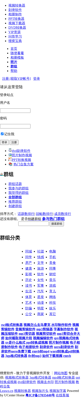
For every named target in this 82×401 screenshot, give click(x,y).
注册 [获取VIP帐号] (16, 78)
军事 (40, 285)
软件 (40, 274)
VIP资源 (14, 32)
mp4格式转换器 (63, 377)
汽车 (40, 291)
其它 (52, 314)
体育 (28, 297)
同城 (28, 251)
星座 (40, 297)
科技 (52, 302)
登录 (36, 78)
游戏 (52, 285)
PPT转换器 (16, 18)
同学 (28, 257)
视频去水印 (45, 382)
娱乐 (52, 308)
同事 (52, 268)
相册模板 (17, 57)
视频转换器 (16, 5)
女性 (40, 280)
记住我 (9, 134)
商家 (40, 314)
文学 (40, 263)
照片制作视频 (22, 155)
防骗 (28, 308)
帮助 (14, 71)
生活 (28, 291)
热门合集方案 (23, 164)
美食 (52, 263)
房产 (28, 263)
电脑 (52, 251)
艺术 (28, 302)
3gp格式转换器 (40, 377)
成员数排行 (62, 214)
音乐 (52, 280)
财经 (52, 274)
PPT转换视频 (21, 160)
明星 (40, 308)
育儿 (52, 291)
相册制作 (15, 14)
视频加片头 (40, 391)
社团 (40, 251)
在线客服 (62, 395)
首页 (14, 48)
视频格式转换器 (17, 377)
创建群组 (15, 206)
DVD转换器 (17, 27)
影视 (28, 274)
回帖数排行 (44, 214)
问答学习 (15, 36)
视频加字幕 (57, 391)
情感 (40, 257)
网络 (52, 297)
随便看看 (17, 53)
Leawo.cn (6, 391)
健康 (28, 268)
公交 (28, 314)
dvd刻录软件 (21, 151)
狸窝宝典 (15, 41)
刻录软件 (15, 10)
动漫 (40, 302)
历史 (28, 280)
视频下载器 (16, 23)
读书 (28, 285)
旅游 (40, 268)
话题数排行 (26, 214)
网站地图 (60, 373)
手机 (52, 257)
